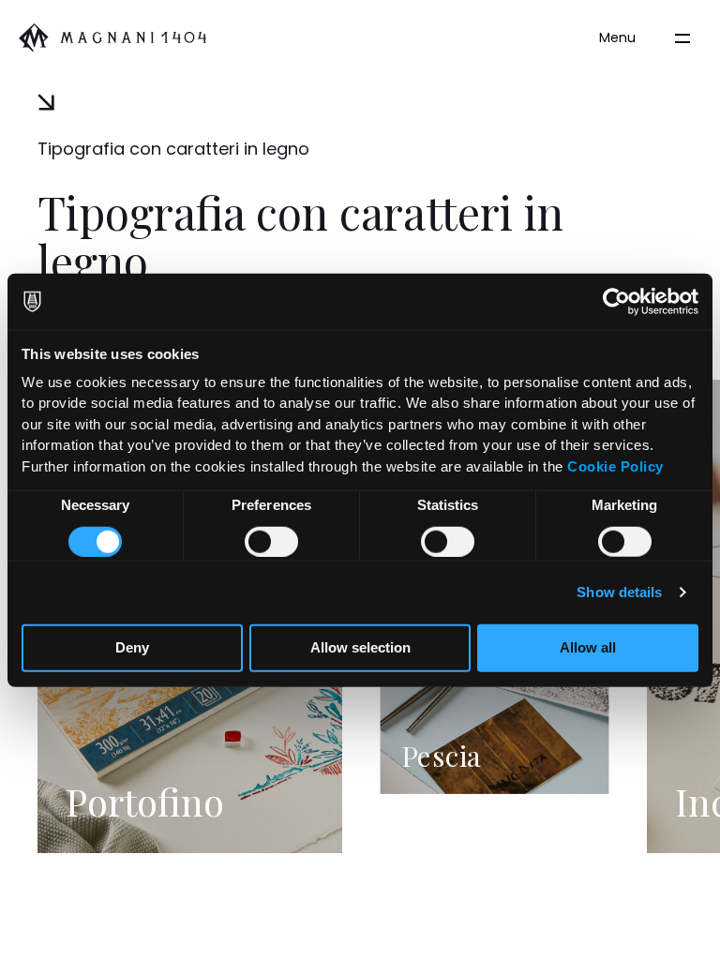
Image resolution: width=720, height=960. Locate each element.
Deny (132, 647)
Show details (619, 592)
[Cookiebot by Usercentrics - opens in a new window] (616, 302)
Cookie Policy (615, 465)
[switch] (271, 541)
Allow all (588, 647)
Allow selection (360, 647)
